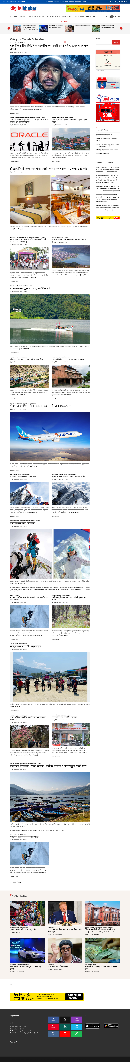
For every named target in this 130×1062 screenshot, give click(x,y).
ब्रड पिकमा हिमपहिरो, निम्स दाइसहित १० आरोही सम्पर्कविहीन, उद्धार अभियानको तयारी (49, 47)
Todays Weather (70, 589)
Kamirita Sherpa (45, 587)
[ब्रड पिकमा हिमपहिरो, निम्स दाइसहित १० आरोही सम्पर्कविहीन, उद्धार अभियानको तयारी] (50, 79)
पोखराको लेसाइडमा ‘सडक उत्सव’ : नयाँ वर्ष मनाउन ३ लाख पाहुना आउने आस (48, 766)
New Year (35, 830)
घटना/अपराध (64, 16)
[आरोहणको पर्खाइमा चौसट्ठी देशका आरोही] (29, 853)
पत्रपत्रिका (71, 1)
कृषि (53, 16)
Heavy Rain (38, 587)
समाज (30, 16)
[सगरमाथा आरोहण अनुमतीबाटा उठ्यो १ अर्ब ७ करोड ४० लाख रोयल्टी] (29, 616)
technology (63, 589)
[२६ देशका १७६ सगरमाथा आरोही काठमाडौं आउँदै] (71, 493)
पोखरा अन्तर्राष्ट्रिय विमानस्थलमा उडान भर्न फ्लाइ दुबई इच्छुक (40, 406)
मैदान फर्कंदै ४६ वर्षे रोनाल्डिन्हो (31, 26)
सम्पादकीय (50, 1)
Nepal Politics (13, 589)
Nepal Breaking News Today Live (75, 587)
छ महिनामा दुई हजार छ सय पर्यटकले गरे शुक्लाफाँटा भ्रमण (69, 598)
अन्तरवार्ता (71, 16)
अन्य (94, 16)
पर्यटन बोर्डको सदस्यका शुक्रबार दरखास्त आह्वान (68, 359)
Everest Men (32, 587)
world (52, 830)
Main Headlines (13, 42)
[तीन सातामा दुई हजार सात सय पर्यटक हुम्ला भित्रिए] (29, 376)
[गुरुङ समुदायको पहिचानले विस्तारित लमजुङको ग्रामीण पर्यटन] (71, 139)
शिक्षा (48, 16)
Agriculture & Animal (15, 237)
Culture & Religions (14, 927)
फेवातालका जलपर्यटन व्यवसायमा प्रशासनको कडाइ (69, 239)
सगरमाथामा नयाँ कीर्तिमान (22, 523)
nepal (31, 830)
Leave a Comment (14, 113)
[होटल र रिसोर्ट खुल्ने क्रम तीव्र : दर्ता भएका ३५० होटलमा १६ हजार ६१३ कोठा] (50, 199)
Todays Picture (32, 237)
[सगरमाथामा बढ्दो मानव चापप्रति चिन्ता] (29, 493)
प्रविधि (58, 16)
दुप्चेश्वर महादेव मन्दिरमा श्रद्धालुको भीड (108, 26)
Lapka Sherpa (53, 587)
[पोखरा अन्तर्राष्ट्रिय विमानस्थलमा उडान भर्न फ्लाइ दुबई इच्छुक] (50, 436)
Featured (62, 1)
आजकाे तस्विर (78, 1)
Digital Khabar (17, 587)
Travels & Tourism (22, 42)
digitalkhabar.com (25, 587)
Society (62, 117)
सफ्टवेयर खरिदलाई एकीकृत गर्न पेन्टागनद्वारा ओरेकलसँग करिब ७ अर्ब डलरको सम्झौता (29, 120)
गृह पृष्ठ (15, 16)
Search (98, 38)
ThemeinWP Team (81, 1059)
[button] (9, 28)
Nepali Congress (33, 589)
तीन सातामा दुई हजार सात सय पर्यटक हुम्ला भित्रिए (27, 359)
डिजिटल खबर (16, 52)
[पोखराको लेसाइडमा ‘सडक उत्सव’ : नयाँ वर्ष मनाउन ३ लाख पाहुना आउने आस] (50, 797)
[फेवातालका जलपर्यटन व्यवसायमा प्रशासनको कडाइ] (71, 256)
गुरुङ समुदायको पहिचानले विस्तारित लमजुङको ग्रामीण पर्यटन (70, 120)
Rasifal (54, 589)
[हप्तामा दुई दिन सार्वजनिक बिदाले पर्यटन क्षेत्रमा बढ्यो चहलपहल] (29, 736)
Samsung (58, 589)
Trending (82, 16)
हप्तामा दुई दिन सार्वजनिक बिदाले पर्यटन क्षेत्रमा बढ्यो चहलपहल (28, 718)
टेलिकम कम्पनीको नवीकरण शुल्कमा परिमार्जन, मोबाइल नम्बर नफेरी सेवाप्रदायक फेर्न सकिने (100, 930)
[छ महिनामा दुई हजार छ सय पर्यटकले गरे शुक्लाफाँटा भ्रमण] (71, 616)
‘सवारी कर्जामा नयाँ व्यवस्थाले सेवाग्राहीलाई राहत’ (83, 26)
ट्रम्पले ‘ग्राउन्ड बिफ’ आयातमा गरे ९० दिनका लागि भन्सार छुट (65, 930)
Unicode (45, 1)
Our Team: (13, 1044)
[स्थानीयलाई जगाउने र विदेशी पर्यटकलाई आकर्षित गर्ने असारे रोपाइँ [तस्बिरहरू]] (29, 258)
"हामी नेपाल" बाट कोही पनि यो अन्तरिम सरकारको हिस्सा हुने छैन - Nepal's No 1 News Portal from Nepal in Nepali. (108, 188)
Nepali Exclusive (42, 589)
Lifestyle (58, 117)
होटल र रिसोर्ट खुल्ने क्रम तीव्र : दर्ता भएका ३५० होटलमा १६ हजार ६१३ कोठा (49, 168)
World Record (18, 591)
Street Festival (47, 830)
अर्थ (35, 16)
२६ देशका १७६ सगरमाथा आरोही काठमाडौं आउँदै (68, 476)
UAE (76, 589)
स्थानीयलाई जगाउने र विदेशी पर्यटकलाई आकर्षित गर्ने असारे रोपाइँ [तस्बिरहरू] (28, 240)
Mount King (59, 587)
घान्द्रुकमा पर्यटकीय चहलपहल (25, 646)
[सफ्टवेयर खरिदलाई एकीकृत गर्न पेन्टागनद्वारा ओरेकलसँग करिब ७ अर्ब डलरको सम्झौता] (29, 139)
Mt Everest (64, 587)
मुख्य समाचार (22, 16)
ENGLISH (84, 1)
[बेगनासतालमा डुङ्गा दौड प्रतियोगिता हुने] (50, 319)
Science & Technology (31, 117)
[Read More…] (38, 109)
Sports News (22, 285)
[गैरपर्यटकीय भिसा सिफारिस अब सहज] (71, 734)
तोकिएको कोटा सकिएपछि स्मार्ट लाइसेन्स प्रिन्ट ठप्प (56, 26)
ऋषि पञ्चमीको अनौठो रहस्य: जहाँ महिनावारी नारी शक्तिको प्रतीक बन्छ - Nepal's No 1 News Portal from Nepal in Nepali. (107, 197)
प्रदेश (66, 1)
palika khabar (41, 830)
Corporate (17, 117)
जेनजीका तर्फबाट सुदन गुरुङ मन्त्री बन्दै (111, 191)
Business (12, 117)
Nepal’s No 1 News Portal (23, 589)
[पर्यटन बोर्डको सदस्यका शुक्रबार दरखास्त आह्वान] (71, 376)
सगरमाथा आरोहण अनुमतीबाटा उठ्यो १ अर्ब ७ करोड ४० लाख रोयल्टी (29, 598)
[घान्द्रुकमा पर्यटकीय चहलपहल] (50, 677)
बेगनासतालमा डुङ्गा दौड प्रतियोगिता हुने (30, 288)
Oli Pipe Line (49, 589)
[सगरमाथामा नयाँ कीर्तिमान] (50, 554)
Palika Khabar (25, 763)
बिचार (75, 16)
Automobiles (13, 964)
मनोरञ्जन (41, 16)
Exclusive (56, 1)
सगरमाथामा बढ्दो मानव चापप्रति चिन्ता (23, 476)
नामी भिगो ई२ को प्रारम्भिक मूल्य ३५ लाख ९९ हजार (107, 150)
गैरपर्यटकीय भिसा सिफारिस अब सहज (64, 717)
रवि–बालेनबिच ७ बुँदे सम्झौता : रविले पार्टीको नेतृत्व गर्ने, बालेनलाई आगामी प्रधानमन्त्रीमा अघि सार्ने (107, 180)
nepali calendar (100, 70)
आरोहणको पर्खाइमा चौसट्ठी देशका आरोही (24, 836)
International (23, 117)
